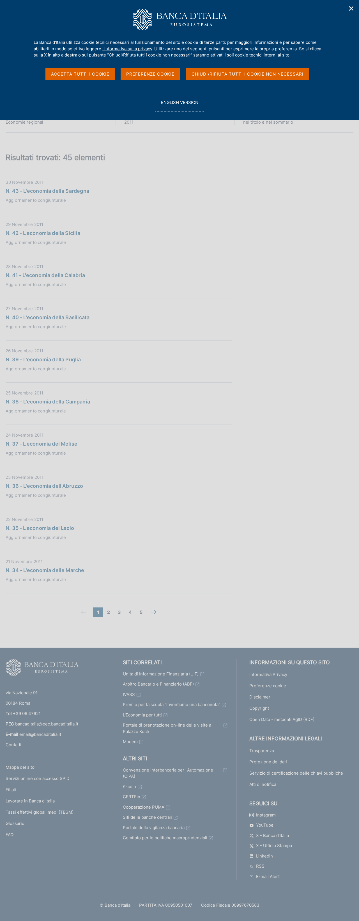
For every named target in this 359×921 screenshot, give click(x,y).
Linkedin (264, 856)
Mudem (130, 741)
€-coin (129, 786)
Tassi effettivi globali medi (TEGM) (39, 812)
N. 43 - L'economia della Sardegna (47, 191)
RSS (260, 866)
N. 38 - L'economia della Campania (48, 402)
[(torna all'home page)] (42, 669)
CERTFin (131, 796)
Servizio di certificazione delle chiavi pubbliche (296, 773)
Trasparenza (261, 750)
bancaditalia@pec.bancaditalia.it (46, 724)
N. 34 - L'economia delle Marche (45, 570)
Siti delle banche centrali (147, 817)
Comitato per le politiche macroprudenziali (165, 837)
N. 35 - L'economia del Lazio (40, 528)
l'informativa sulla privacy (127, 48)
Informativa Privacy (268, 674)
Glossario (15, 823)
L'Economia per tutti (142, 715)
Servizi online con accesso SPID (38, 778)
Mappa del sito (20, 767)
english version (179, 105)
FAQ (9, 834)
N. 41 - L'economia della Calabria (45, 275)
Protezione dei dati (268, 762)
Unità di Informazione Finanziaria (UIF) (161, 674)
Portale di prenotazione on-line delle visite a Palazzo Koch (167, 728)
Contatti (13, 744)
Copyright (259, 708)
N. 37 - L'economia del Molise (41, 444)
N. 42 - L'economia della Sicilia (43, 233)
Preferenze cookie (267, 685)
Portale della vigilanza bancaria (154, 827)
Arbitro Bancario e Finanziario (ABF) (158, 684)
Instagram (266, 815)
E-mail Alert (268, 876)
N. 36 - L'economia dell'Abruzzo (44, 486)
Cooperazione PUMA (143, 807)
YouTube (264, 825)
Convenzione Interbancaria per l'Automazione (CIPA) (168, 773)
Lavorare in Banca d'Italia (30, 801)
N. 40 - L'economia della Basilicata (47, 317)
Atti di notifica (262, 784)
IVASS (129, 694)
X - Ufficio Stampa (274, 845)
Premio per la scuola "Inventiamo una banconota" (171, 704)
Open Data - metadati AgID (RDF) (281, 719)
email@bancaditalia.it (40, 734)
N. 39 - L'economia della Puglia (43, 359)
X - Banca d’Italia (272, 835)
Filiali (11, 789)
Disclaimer (259, 697)
